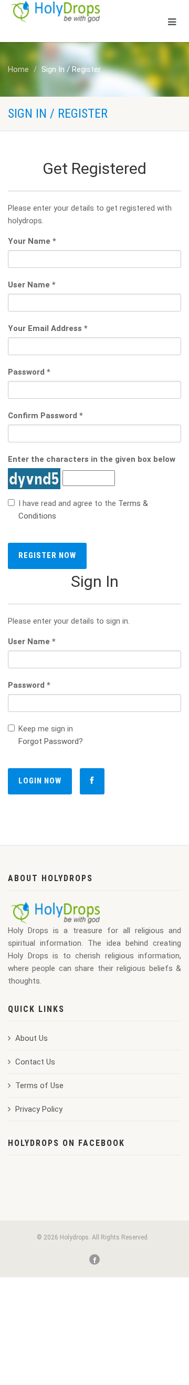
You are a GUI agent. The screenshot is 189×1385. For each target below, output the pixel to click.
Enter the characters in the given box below (91, 459)
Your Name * (32, 241)
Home (18, 69)
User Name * (32, 285)
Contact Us (35, 1062)
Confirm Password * (45, 415)
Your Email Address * (48, 328)
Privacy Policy (38, 1109)
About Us (31, 1038)
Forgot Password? (50, 741)
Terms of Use (39, 1085)
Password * (29, 372)
